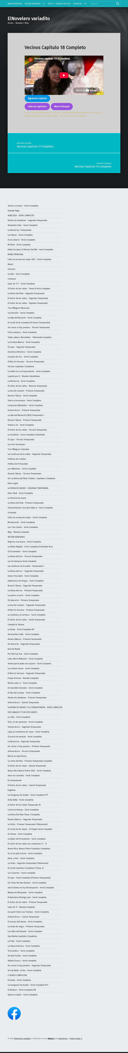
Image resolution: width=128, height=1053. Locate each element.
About (10, 264)
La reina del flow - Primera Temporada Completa (30, 761)
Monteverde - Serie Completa (21, 522)
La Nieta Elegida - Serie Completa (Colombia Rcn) (30, 546)
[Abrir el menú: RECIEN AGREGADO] (43, 3)
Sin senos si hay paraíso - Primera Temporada (29, 746)
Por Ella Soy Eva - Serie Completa (23, 654)
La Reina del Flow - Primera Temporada (26, 503)
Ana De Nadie (14, 649)
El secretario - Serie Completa (21, 240)
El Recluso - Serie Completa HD (22, 990)
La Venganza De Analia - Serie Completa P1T (28, 795)
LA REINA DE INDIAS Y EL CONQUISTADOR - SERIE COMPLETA (35, 707)
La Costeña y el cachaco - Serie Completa (26, 615)
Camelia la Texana (16, 624)
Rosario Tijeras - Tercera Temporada (24, 473)
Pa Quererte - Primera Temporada (23, 600)
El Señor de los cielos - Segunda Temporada (28, 298)
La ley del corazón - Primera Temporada (26, 391)
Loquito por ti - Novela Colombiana (24, 376)
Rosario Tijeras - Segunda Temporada (25, 585)
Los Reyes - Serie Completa (20, 235)
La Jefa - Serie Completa (19, 274)
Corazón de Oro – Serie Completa (23, 357)
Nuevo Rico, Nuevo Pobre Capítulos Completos (29, 848)
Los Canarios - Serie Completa (21, 873)
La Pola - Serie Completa (19, 941)
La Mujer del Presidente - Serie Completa (27, 839)
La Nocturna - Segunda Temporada (24, 741)
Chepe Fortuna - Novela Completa (23, 678)
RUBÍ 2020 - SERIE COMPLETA (21, 215)
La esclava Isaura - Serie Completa (23, 668)
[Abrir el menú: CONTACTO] (85, 3)
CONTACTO (77, 3)
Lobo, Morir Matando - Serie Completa (25, 659)
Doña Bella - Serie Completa (20, 800)
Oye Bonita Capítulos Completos (22, 936)
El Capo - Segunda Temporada (21, 347)
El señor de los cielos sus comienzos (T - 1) (27, 844)
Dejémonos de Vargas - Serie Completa (26, 581)
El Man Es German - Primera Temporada (26, 610)
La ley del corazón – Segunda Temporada (26, 605)
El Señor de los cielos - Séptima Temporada (28, 303)
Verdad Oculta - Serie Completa (22, 956)
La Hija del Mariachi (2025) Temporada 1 (26, 415)
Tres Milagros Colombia (18, 449)
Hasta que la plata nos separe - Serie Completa (29, 663)
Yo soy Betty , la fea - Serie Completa (24, 970)
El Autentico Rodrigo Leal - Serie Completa (27, 897)
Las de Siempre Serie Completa (22, 561)
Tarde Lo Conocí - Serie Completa (23, 206)
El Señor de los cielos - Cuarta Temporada (27, 785)
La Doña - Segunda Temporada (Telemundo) (28, 863)
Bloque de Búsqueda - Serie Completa (25, 892)
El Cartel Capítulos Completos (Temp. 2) (26, 868)
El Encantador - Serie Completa (22, 551)
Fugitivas (12, 790)
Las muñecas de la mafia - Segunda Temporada (29, 454)
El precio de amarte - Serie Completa (25, 736)
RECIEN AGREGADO (32, 3)
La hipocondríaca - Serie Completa (24, 946)
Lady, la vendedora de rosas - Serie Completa (28, 732)
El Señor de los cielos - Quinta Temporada (27, 766)
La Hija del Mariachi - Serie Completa (25, 318)
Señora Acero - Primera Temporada (24, 410)
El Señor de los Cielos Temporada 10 (24, 805)
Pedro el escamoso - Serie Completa (24, 400)
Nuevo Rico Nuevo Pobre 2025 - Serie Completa (29, 770)
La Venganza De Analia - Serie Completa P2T (28, 985)
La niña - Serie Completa (19, 717)
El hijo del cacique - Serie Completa (24, 693)
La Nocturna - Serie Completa (21, 381)
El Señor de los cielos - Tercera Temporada (27, 430)
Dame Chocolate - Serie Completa (23, 576)
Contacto (12, 279)
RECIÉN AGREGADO (16, 537)
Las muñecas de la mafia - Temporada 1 (26, 566)
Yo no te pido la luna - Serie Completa (25, 853)
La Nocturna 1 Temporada (19, 230)
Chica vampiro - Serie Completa (22, 332)
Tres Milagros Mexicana (18, 308)
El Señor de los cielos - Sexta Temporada (26, 620)
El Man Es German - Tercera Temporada (26, 361)
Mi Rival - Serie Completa (19, 244)
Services (11, 269)
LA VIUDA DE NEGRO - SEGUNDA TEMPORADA (28, 488)
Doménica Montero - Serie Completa (24, 352)
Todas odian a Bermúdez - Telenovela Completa (30, 337)
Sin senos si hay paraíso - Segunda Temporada (29, 965)
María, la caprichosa (17, 756)
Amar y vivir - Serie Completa (21, 858)
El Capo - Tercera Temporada (21, 439)
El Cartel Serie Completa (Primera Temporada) (29, 322)
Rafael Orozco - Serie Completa (22, 960)
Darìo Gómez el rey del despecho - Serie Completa (31, 887)
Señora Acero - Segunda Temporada (24, 727)
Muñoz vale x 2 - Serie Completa (22, 683)
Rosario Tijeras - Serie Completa (22, 395)
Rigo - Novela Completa (18, 532)
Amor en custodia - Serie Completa (24, 775)
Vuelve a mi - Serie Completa (21, 425)
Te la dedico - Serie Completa (21, 951)
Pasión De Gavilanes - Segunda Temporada (27, 220)
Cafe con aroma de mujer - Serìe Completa (27, 517)
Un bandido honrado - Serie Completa (25, 688)
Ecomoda (12, 512)
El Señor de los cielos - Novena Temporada (27, 386)
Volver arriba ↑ (76, 1038)
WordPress (63, 1038)
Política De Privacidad (18, 464)
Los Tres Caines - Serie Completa (23, 527)
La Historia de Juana (17, 498)
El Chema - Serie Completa (20, 834)
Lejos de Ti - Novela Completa (21, 907)
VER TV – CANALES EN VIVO (59, 3)
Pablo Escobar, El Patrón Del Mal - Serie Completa (30, 249)
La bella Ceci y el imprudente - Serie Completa (29, 371)
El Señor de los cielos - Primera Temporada (27, 902)
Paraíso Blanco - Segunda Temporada (25, 819)
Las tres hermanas (16, 444)
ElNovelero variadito (29, 18)
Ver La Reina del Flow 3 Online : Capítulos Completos (31, 478)
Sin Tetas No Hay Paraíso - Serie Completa (27, 883)
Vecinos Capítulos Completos (21, 366)
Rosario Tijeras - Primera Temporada (25, 420)
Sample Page (14, 210)
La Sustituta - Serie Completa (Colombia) (26, 434)
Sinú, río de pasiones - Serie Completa (25, 722)
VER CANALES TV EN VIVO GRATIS (22, 712)
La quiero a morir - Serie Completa (23, 595)
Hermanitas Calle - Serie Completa (23, 634)
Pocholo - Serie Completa (19, 980)
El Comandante (15, 780)
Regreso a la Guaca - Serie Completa (24, 542)
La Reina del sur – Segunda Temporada (26, 571)
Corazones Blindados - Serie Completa (25, 405)
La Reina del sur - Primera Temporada (25, 590)
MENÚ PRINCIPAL (15, 3)
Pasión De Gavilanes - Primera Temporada (27, 697)
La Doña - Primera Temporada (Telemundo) (28, 824)
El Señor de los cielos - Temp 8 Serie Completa (29, 288)
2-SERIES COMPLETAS (17, 975)
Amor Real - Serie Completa (20, 493)
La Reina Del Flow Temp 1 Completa (24, 814)
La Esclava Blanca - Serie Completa (24, 342)
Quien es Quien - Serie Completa (22, 995)
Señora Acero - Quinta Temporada (23, 702)
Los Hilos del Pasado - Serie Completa (25, 931)
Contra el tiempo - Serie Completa (23, 810)
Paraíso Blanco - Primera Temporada (25, 639)
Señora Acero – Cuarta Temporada (23, 917)
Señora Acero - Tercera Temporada (24, 751)
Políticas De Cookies (17, 459)
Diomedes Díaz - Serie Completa (22, 225)
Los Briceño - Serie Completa (21, 313)
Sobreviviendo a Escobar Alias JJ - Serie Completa (30, 508)
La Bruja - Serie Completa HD (21, 629)
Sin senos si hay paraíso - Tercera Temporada (29, 327)
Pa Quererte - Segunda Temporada (24, 644)
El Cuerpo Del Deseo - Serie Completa (25, 921)
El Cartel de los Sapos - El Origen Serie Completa (30, 829)
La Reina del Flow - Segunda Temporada (26, 293)
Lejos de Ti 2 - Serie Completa (21, 284)
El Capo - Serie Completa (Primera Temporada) (29, 878)
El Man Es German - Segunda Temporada (26, 673)
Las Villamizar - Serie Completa (22, 469)
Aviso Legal (13, 483)
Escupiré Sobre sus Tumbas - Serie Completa (28, 912)
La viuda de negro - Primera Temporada (26, 926)
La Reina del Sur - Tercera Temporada (25, 556)
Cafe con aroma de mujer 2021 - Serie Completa (29, 259)
